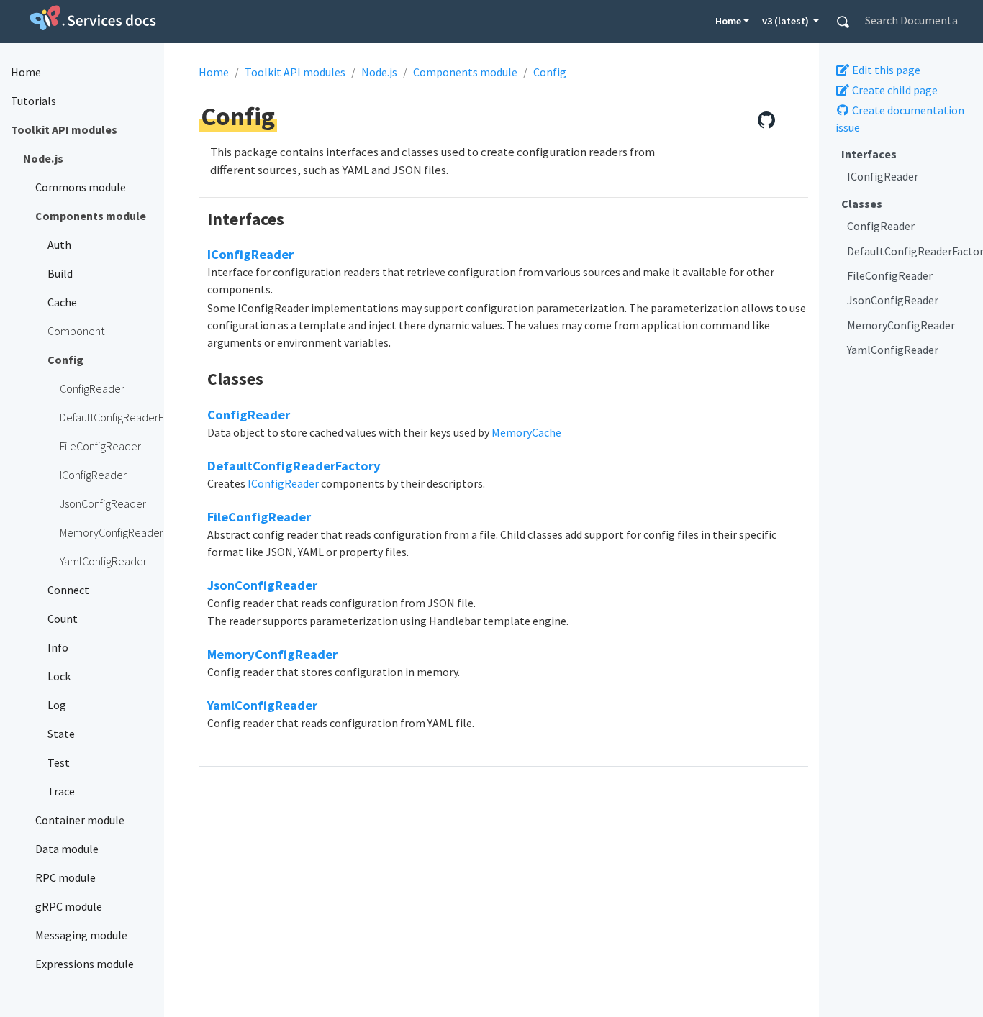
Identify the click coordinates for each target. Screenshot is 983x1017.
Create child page (894, 90)
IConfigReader (882, 177)
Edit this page (885, 70)
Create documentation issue (899, 118)
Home (728, 20)
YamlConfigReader (892, 349)
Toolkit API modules (295, 72)
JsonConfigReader (892, 300)
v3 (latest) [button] (786, 20)
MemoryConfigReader (901, 325)
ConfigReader (881, 226)
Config (549, 72)
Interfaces (869, 154)
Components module (465, 72)
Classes (861, 203)
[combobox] (916, 20)
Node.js (379, 72)
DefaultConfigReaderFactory (909, 251)
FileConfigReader (890, 275)
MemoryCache (526, 432)
